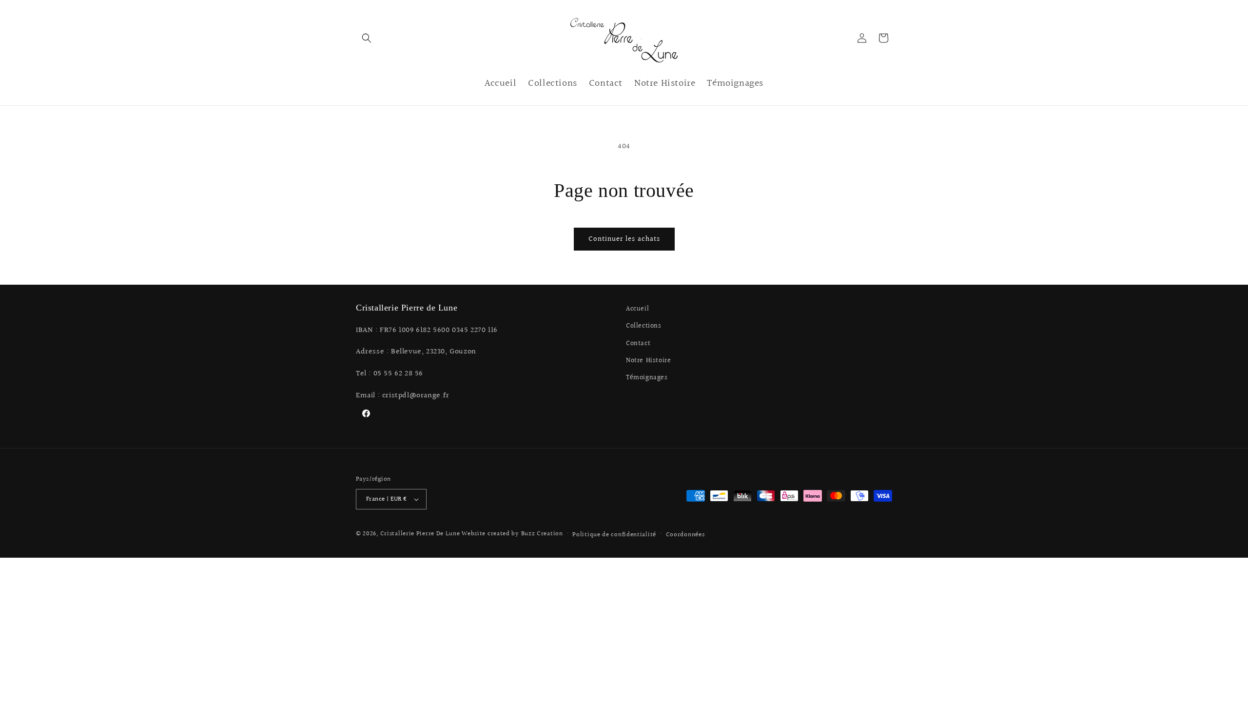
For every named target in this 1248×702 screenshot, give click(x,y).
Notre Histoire (648, 360)
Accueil (637, 309)
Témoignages (647, 377)
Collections (644, 326)
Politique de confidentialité (614, 535)
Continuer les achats (624, 239)
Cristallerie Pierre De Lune (420, 534)
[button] (366, 38)
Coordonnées (685, 535)
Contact (638, 343)
